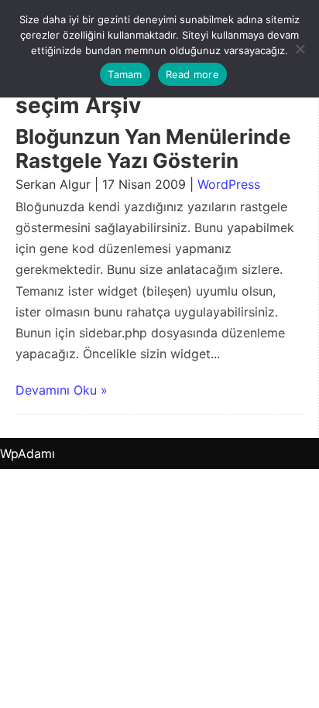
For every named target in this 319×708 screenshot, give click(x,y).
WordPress (228, 184)
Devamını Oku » (61, 390)
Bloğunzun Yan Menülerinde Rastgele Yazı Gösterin (153, 149)
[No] (299, 48)
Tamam (125, 74)
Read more (192, 74)
